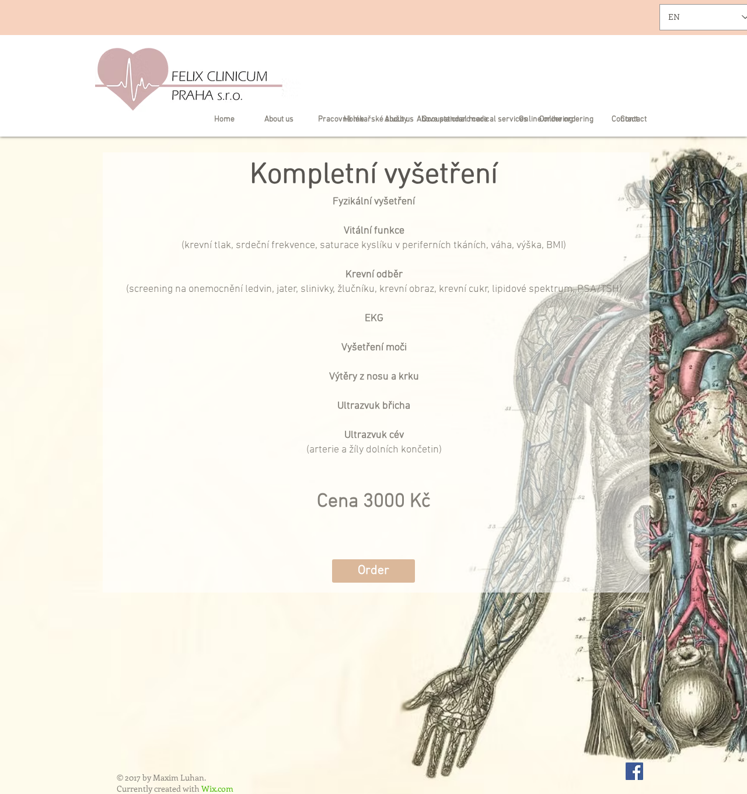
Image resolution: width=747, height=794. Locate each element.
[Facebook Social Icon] (634, 771)
